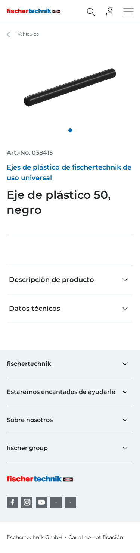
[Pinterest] (56, 502)
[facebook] (12, 502)
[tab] (70, 130)
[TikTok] (70, 502)
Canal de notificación (95, 537)
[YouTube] (41, 502)
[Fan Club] (109, 11)
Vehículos (27, 34)
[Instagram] (26, 502)
